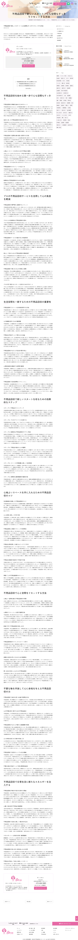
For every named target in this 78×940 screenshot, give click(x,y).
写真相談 (67, 80)
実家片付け (58, 124)
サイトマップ (68, 930)
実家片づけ (63, 78)
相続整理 (68, 102)
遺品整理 (59, 40)
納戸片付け (65, 112)
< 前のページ (7, 901)
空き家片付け (60, 38)
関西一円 (63, 83)
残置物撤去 (64, 107)
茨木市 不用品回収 (64, 90)
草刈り (58, 97)
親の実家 (71, 78)
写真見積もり (59, 107)
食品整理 (68, 95)
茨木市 (70, 115)
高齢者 (58, 75)
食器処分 (71, 85)
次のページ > (49, 901)
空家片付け (58, 88)
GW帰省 (69, 107)
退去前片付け (63, 102)
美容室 (61, 100)
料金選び (58, 78)
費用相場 (64, 120)
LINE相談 (64, 100)
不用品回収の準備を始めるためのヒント (27, 83)
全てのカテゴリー (61, 29)
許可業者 (58, 122)
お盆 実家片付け (59, 93)
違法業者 (67, 85)
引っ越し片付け (59, 120)
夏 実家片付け (66, 93)
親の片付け (64, 110)
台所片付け (58, 115)
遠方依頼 (58, 102)
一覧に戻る (28, 901)
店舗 (57, 100)
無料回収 (67, 83)
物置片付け (70, 112)
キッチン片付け (64, 115)
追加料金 (62, 105)
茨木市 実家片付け (60, 95)
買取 (62, 117)
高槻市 (71, 105)
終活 (72, 102)
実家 (66, 97)
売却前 (69, 120)
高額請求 (58, 85)
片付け (64, 80)
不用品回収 (59, 33)
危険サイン (58, 110)
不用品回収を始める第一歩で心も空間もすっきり (27, 81)
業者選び (58, 105)
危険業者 (62, 85)
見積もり (67, 105)
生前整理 (59, 35)
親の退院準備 (59, 80)
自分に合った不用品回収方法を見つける (27, 85)
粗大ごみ (66, 117)
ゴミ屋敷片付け (60, 31)
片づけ (67, 78)
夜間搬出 (70, 97)
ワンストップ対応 (63, 75)
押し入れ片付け (59, 112)
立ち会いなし (70, 75)
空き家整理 (69, 110)
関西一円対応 (59, 127)
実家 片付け (62, 97)
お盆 (65, 95)
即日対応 (69, 100)
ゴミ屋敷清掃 (64, 124)
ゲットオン (58, 83)
